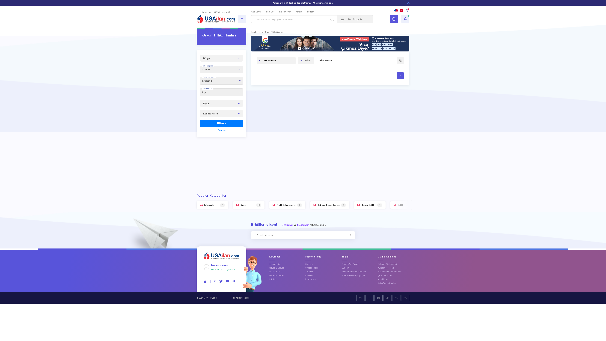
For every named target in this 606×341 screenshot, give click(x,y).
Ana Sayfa (256, 12)
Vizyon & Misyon (276, 268)
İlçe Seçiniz (207, 89)
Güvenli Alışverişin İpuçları (353, 275)
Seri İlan (309, 264)
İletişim (310, 12)
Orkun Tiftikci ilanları (273, 32)
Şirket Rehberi (311, 268)
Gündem (346, 268)
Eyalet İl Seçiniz (209, 77)
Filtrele (221, 123)
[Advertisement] (221, 161)
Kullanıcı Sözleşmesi (387, 264)
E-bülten (309, 275)
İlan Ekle (270, 12)
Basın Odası (274, 271)
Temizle (221, 130)
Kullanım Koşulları (386, 268)
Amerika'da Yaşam (350, 264)
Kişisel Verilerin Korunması (390, 271)
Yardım (299, 12)
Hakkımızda (274, 264)
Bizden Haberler (276, 275)
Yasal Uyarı (383, 279)
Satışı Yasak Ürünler (387, 283)
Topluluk (309, 271)
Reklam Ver (285, 12)
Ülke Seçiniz (208, 66)
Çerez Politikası (385, 275)
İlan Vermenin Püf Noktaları (354, 271)
